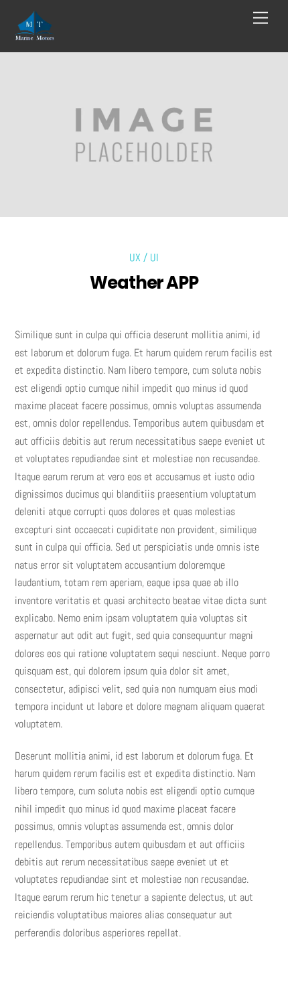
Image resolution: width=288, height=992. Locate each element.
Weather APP (144, 283)
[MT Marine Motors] (35, 35)
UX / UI (144, 258)
